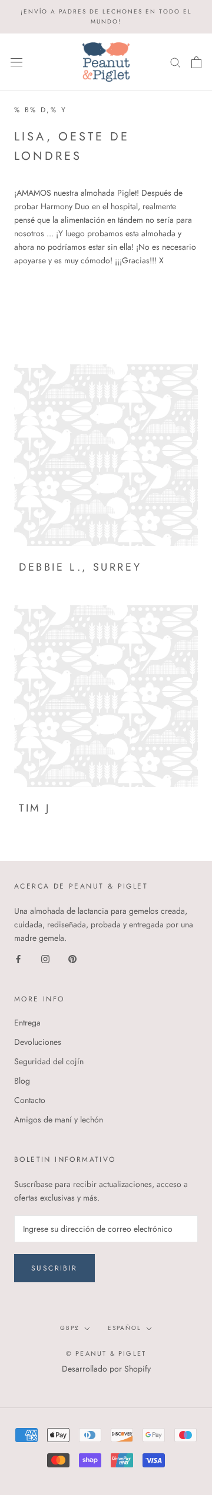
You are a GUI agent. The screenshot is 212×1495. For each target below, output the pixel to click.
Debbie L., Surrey (80, 567)
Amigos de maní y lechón (58, 1119)
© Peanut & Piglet (106, 1353)
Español (124, 1327)
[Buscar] (175, 62)
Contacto (29, 1100)
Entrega (27, 1022)
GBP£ (70, 1327)
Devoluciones (37, 1042)
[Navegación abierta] (16, 62)
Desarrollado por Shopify (106, 1369)
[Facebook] (18, 959)
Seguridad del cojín (49, 1061)
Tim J (35, 808)
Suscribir (54, 1268)
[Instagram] (45, 959)
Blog (22, 1081)
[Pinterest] (72, 959)
